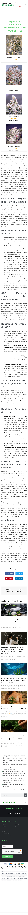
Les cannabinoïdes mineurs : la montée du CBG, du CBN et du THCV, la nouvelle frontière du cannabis (15, 760)
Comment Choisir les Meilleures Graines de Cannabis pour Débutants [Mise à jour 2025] (12, 737)
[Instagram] (15, 813)
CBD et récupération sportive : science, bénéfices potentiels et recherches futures (13, 621)
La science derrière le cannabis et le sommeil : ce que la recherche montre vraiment (13, 680)
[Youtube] (17, 813)
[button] (16, 2)
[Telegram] (10, 813)
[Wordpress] (19, 813)
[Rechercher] (25, 795)
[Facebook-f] (12, 813)
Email (3, 844)
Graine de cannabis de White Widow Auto (13, 778)
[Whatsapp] (8, 813)
